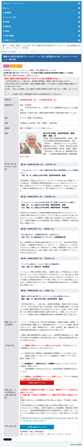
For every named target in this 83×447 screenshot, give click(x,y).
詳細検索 (7, 12)
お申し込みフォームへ (37, 383)
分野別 (6, 22)
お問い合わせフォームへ (37, 427)
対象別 (6, 31)
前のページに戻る (9, 52)
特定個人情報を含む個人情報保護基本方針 (41, 418)
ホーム (6, 8)
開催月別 (7, 26)
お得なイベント (9, 40)
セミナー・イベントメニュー (14, 3)
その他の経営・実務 (28, 45)
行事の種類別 (8, 36)
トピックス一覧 (9, 17)
